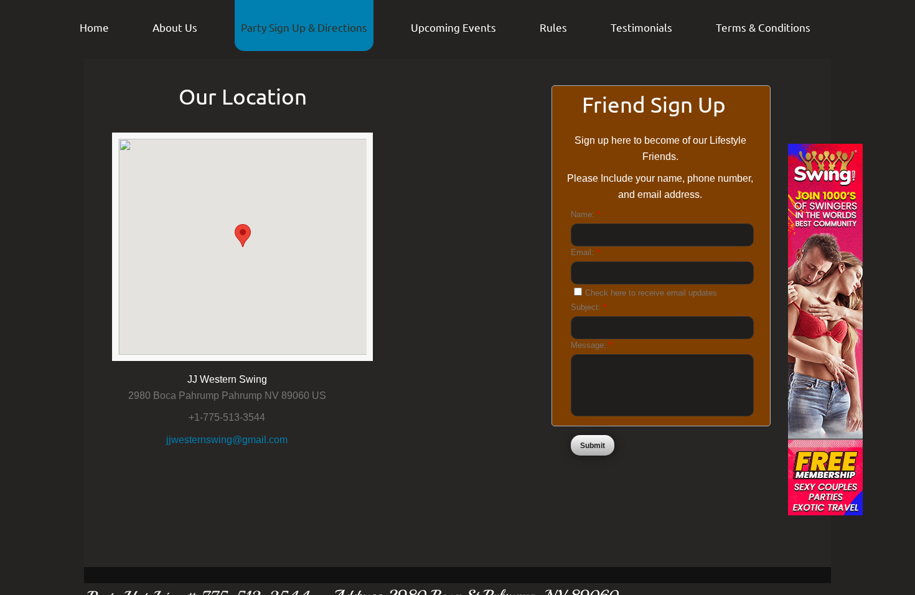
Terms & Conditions (763, 27)
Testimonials (641, 27)
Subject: (588, 307)
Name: (585, 214)
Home (94, 27)
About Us (174, 27)
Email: (585, 252)
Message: (591, 345)
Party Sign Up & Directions (304, 27)
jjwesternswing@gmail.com (227, 439)
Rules (553, 27)
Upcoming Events (453, 27)
